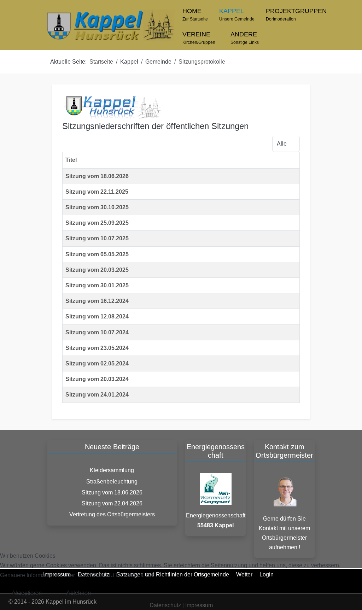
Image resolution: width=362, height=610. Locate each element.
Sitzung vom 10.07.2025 (97, 238)
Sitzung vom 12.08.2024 (97, 316)
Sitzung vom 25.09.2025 (97, 223)
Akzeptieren (27, 593)
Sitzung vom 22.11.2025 (96, 192)
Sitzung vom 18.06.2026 (97, 176)
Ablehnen (78, 593)
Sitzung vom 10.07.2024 (97, 332)
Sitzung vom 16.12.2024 (97, 301)
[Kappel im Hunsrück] (110, 25)
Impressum (199, 605)
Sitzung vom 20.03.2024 (97, 379)
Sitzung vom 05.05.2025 (97, 254)
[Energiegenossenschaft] (216, 489)
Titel (71, 160)
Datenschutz (165, 605)
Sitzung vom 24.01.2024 (97, 395)
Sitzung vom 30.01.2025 (97, 285)
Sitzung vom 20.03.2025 (97, 270)
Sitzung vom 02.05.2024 (97, 363)
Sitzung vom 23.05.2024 (97, 348)
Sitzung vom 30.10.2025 (97, 207)
